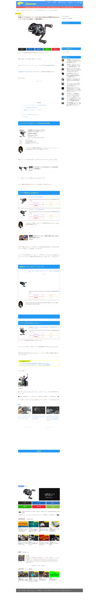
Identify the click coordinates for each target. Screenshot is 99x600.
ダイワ (27, 486)
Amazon (50, 203)
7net (50, 205)
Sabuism (27, 555)
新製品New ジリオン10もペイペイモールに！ (32, 109)
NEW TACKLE (21, 486)
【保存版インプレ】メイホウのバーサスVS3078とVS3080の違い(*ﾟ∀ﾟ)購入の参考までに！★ (74, 61)
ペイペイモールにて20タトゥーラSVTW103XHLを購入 (34, 105)
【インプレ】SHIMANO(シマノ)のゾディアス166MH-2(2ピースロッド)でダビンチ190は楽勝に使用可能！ (74, 99)
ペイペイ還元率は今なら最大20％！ (30, 107)
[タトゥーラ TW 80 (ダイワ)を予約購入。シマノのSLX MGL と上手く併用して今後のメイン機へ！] (24, 410)
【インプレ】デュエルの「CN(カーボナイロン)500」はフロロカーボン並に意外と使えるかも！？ (73, 84)
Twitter (39, 565)
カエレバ (57, 199)
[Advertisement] (39, 90)
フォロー (36, 391)
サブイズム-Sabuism (60, 590)
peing (20, 396)
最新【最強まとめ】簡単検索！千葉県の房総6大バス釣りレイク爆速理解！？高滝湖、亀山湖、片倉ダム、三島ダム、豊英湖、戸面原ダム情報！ (50, 7)
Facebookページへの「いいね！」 (26, 71)
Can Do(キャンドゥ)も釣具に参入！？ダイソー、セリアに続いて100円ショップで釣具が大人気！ (73, 95)
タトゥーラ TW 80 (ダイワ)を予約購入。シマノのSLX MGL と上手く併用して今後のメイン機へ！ (24, 417)
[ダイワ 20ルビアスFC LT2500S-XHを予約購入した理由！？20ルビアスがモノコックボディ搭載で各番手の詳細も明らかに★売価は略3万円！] (52, 410)
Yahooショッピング (36, 215)
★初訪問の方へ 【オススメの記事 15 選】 (75, 2)
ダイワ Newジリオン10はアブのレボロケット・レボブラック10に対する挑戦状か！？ (36, 364)
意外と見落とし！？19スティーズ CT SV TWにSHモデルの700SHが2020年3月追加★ (38, 417)
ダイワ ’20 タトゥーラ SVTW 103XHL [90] (36, 209)
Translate (70, 18)
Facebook (43, 565)
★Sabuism (54, 2)
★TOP (49, 2)
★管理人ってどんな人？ (62, 2)
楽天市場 (35, 205)
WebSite (34, 565)
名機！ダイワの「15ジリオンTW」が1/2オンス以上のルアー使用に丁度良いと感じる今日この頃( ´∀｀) (74, 70)
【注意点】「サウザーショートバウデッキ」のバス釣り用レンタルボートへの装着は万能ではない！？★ (73, 65)
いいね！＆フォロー (27, 391)
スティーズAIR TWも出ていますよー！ (31, 114)
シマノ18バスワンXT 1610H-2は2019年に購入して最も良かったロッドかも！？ (35, 363)
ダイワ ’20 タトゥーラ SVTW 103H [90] (35, 197)
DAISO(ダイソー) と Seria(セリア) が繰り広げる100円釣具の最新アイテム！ (73, 80)
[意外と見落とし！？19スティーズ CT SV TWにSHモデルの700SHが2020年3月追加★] (38, 410)
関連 (25, 116)
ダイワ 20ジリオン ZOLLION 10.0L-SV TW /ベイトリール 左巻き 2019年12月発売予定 (44, 271)
